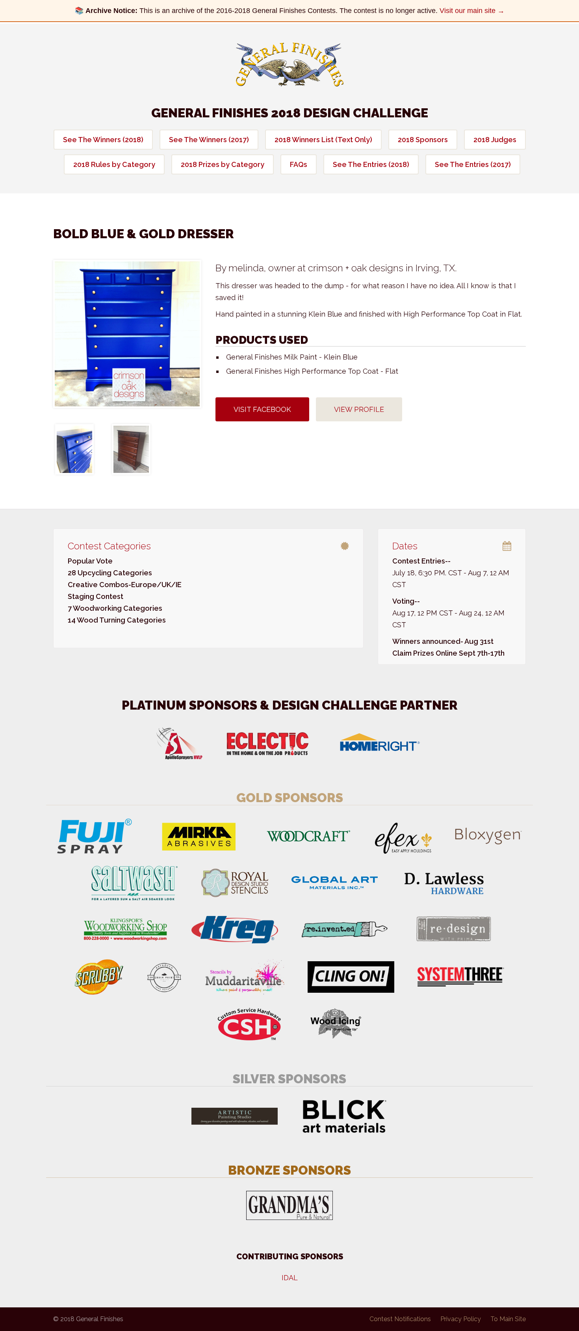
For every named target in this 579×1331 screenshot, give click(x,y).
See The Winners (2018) (103, 139)
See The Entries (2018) (371, 164)
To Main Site (508, 1319)
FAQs (298, 164)
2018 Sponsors (423, 139)
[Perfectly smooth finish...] (74, 449)
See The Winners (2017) (209, 139)
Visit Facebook (262, 409)
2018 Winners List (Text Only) (323, 139)
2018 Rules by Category (114, 164)
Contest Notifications (400, 1319)
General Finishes (289, 65)
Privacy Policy (460, 1319)
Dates (405, 546)
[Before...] (131, 449)
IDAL (290, 1278)
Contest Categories (109, 546)
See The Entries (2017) (473, 164)
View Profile (359, 409)
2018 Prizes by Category (222, 164)
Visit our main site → (472, 11)
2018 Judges (494, 139)
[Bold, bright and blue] (127, 334)
